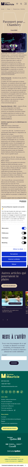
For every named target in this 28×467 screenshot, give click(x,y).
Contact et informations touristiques (11, 419)
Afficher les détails (18, 249)
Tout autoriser (14, 254)
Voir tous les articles (9, 285)
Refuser (14, 264)
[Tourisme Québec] (14, 438)
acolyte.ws (20, 461)
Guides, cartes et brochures (8, 399)
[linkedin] (10, 392)
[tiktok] (21, 392)
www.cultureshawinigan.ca (8, 73)
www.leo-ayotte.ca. (6, 118)
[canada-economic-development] (14, 445)
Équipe (3, 421)
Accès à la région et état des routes (10, 404)
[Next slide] (7, 320)
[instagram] (6, 392)
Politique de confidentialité (11, 459)
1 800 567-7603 (5, 384)
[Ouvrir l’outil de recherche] (21, 4)
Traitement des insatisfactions (9, 423)
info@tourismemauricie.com (9, 386)
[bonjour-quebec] (14, 451)
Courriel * (4, 355)
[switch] (24, 233)
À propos (3, 417)
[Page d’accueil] (7, 3)
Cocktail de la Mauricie (7, 406)
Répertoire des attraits (9, 428)
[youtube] (17, 392)
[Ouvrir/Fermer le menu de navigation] (25, 3)
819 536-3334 (5, 381)
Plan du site (20, 459)
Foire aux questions (6, 408)
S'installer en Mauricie (7, 410)
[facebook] (2, 392)
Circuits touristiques (6, 401)
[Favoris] (17, 4)
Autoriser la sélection (14, 259)
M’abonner (14, 363)
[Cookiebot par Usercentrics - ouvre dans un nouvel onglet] (19, 201)
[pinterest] (14, 392)
